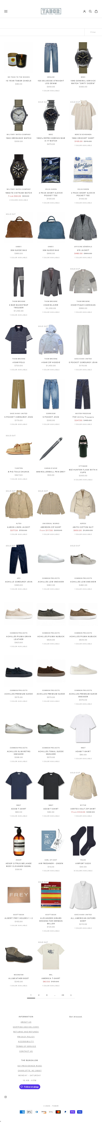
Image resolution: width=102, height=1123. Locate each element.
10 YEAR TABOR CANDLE (18, 81)
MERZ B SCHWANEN (83, 134)
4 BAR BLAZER (51, 305)
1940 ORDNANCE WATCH (19, 138)
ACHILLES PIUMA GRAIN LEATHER (18, 637)
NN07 (83, 748)
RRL (51, 975)
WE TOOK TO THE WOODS (19, 77)
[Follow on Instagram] (5, 1097)
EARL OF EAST (51, 860)
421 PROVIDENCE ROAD (30, 1066)
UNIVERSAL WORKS (50, 523)
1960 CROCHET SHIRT (83, 138)
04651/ (19, 247)
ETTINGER (83, 466)
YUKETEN (19, 468)
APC (19, 578)
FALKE (83, 860)
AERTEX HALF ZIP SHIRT (83, 809)
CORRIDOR (51, 413)
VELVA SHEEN (51, 189)
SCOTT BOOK (18, 915)
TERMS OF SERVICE (26, 1046)
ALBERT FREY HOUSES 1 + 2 (19, 918)
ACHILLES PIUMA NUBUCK (51, 636)
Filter (93, 32)
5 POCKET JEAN (51, 417)
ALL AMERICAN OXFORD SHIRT (83, 919)
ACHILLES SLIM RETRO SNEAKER (19, 752)
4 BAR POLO (19, 362)
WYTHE (83, 805)
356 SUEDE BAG (19, 250)
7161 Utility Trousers (83, 417)
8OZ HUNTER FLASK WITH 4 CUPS (83, 471)
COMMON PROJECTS (51, 578)
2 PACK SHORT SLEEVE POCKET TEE (51, 194)
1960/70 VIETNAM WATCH (18, 193)
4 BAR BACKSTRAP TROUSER (18, 306)
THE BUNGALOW (29, 1060)
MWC (83, 77)
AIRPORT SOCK (83, 863)
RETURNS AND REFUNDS (26, 1032)
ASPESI (83, 523)
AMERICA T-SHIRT (51, 978)
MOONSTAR (19, 975)
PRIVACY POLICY (26, 1037)
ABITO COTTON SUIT (83, 527)
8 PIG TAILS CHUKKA (18, 472)
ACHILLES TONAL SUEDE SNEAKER (51, 752)
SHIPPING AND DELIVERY (26, 1027)
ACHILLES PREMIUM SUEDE (19, 694)
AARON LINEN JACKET (18, 527)
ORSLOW (51, 77)
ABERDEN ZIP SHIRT (51, 527)
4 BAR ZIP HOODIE (51, 362)
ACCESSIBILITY (26, 1041)
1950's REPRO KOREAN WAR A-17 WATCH (51, 139)
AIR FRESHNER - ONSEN (51, 863)
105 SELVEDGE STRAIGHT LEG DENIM (51, 82)
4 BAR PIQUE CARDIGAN (83, 305)
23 (63, 995)
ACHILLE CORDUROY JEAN (18, 582)
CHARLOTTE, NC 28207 (30, 1071)
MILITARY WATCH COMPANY (19, 134)
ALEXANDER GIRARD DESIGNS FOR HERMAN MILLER (51, 921)
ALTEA (19, 523)
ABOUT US (26, 1022)
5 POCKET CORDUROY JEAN (83, 362)
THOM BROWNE (18, 301)
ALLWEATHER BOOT (18, 978)
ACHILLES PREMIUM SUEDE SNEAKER (83, 695)
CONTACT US (26, 1051)
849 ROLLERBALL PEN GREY (51, 472)
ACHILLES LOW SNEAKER (51, 582)
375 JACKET (83, 250)
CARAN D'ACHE (50, 468)
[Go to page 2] (71, 995)
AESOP (19, 860)
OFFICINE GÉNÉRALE (83, 247)
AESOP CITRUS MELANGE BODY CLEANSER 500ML (19, 864)
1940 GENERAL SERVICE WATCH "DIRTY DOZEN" (83, 82)
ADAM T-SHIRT (83, 751)
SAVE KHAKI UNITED (83, 359)
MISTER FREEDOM (83, 413)
